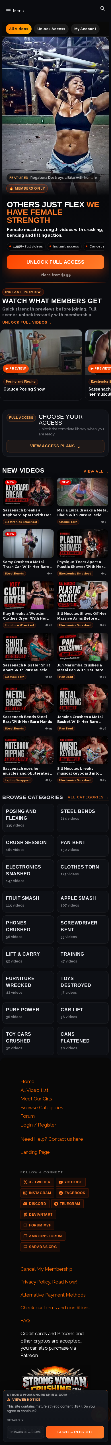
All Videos (18, 29)
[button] (55, 433)
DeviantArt (41, 1215)
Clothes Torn (14, 676)
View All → (96, 471)
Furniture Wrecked (19, 625)
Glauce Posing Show (24, 389)
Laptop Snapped (17, 780)
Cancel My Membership (46, 1269)
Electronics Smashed (21, 521)
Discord (37, 1204)
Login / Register (38, 1125)
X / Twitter (40, 1182)
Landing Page (35, 1152)
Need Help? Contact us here (51, 1139)
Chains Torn (68, 521)
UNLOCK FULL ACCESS (55, 262)
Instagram (40, 1193)
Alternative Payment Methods (53, 1295)
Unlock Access (51, 29)
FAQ (25, 1321)
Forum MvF (40, 1225)
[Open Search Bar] (102, 7)
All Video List (34, 1090)
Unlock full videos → (27, 322)
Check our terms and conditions (55, 1307)
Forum (27, 1116)
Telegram (70, 1204)
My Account (85, 29)
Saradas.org (43, 1247)
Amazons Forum (45, 1236)
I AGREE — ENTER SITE (74, 1432)
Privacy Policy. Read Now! (48, 1282)
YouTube (73, 1182)
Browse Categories (41, 1107)
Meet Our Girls (36, 1099)
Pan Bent (66, 676)
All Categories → (88, 797)
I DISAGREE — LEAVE (25, 1432)
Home (27, 1081)
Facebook (75, 1193)
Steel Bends (14, 573)
